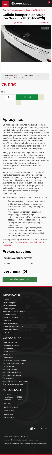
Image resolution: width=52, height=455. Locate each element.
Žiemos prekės (8, 357)
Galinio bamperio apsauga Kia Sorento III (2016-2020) (25, 10)
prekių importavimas (26, 443)
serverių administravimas (30, 440)
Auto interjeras (8, 348)
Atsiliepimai (7, 320)
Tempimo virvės (8, 378)
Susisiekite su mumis (10, 317)
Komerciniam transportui (12, 375)
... (4, 10)
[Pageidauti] (41, 97)
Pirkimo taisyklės (9, 308)
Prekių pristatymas (9, 302)
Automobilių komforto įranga (13, 363)
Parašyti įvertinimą (19, 279)
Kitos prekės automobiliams (13, 384)
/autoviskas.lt (9, 411)
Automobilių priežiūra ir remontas (15, 381)
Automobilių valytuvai (10, 369)
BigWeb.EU (17, 440)
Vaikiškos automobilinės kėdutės (15, 360)
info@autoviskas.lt (11, 407)
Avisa (15, 75)
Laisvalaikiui (7, 354)
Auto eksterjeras (9, 351)
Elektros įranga (8, 366)
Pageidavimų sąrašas (10, 329)
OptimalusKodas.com (40, 443)
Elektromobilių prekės (11, 345)
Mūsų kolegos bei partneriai (13, 326)
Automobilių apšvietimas (12, 372)
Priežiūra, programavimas (11, 443)
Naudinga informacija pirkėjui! (14, 311)
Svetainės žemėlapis (10, 323)
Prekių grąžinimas (9, 306)
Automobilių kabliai (10, 343)
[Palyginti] (18, 102)
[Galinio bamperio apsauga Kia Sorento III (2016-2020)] (26, 49)
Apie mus (6, 300)
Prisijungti (6, 332)
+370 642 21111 (10, 403)
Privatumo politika (9, 314)
